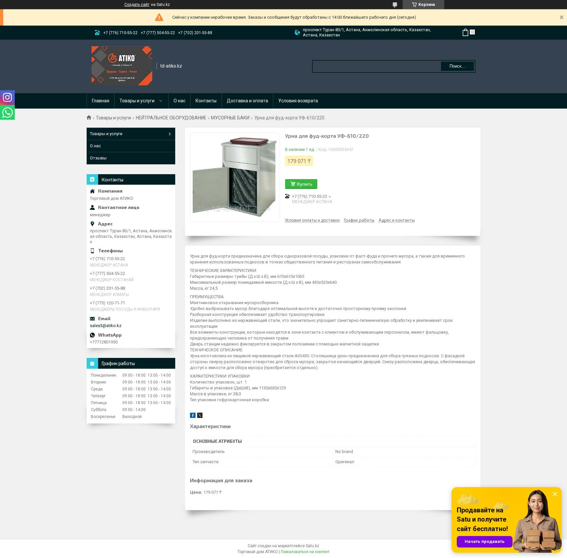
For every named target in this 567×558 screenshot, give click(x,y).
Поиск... (457, 66)
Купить (304, 184)
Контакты (206, 100)
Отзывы (98, 157)
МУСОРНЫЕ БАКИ (230, 117)
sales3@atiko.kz (105, 325)
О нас (179, 100)
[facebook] (193, 416)
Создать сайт (136, 4)
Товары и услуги (137, 100)
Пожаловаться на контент (305, 551)
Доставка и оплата (247, 100)
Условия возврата (298, 100)
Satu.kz (312, 546)
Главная (100, 100)
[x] (199, 416)
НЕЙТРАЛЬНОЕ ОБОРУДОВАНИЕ (171, 117)
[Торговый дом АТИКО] (122, 66)
